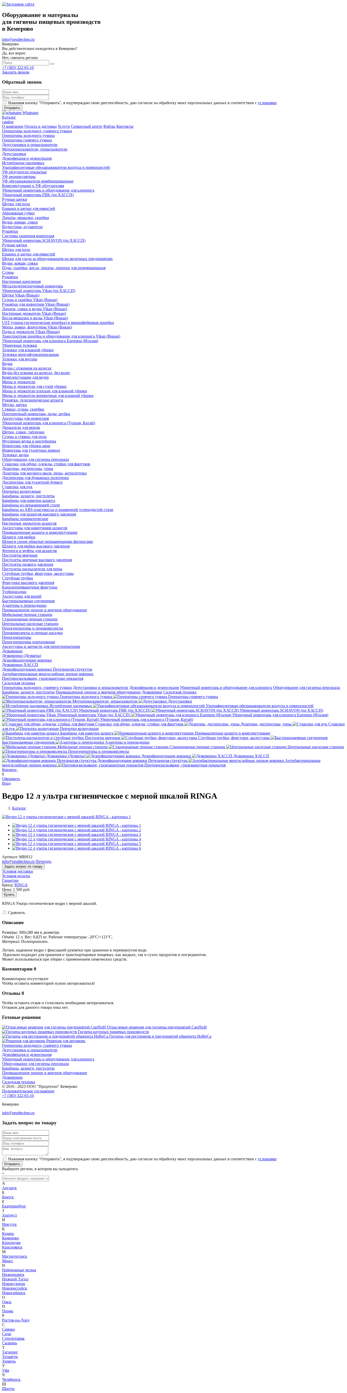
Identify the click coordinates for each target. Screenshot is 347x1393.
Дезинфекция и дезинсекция (154, 687)
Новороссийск (14, 1288)
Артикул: (10, 857)
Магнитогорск (14, 1256)
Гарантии (10, 880)
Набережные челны (19, 1270)
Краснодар (11, 1242)
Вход (6, 783)
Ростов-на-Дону (16, 1320)
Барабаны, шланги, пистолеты (28, 692)
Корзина (9, 769)
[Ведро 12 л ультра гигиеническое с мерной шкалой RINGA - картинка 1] (66, 817)
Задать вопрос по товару (23, 866)
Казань (8, 1233)
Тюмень (9, 1361)
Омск (6, 1302)
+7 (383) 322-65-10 (18, 67)
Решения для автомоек (65, 1041)
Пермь (7, 1311)
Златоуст (9, 1215)
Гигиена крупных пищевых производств (113, 1032)
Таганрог (10, 1352)
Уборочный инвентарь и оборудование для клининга (226, 687)
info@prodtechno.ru (18, 39)
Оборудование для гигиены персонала (306, 687)
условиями (267, 103)
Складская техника (179, 692)
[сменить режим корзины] (18, 769)
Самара (8, 1329)
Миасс (7, 1261)
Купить (9, 894)
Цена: (7, 889)
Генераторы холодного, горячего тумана (37, 687)
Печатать (43, 861)
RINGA (21, 885)
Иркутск (9, 1224)
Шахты (8, 1388)
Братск (8, 1197)
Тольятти (10, 1356)
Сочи (6, 1334)
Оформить (11, 779)
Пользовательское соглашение (28, 1091)
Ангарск (9, 1188)
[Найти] (52, 64)
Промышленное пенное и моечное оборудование (98, 692)
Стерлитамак (13, 1338)
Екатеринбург (14, 1206)
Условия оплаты (16, 876)
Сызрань (9, 1343)
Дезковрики (152, 692)
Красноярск (12, 1247)
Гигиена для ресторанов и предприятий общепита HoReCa (160, 1036)
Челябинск (11, 1379)
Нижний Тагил (15, 1279)
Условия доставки (17, 871)
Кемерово (10, 1238)
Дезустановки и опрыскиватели (100, 687)
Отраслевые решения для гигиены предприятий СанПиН (157, 1027)
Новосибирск (13, 1293)
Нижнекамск (13, 1274)
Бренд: (7, 885)
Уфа (5, 1370)
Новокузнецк (13, 1283)
